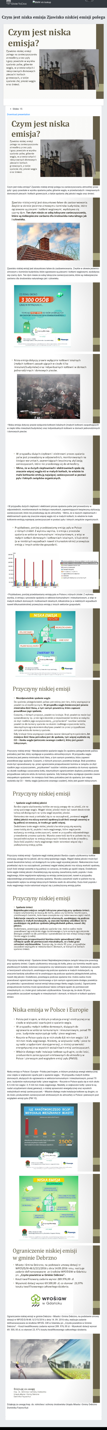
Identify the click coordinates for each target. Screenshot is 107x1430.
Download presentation (18, 114)
